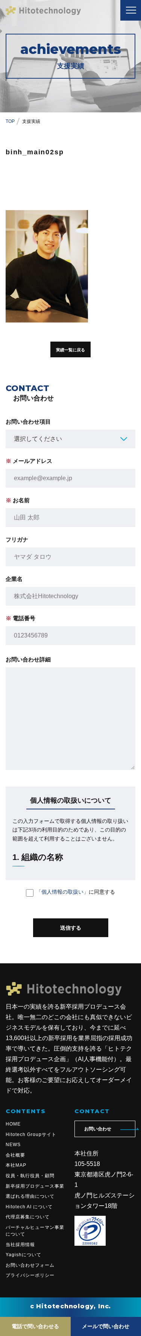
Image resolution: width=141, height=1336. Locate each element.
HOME (13, 1124)
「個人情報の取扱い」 (62, 892)
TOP (10, 121)
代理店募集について (28, 1217)
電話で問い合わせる (35, 1326)
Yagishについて (23, 1254)
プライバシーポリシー (30, 1275)
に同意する (75, 892)
